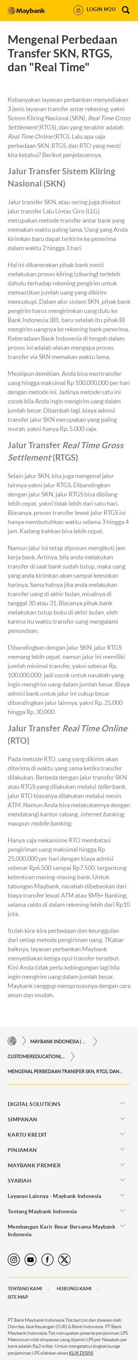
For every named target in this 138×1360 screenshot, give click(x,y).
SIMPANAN (22, 1119)
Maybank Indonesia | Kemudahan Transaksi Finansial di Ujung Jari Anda (59, 1041)
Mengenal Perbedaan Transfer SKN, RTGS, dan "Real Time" (65, 1071)
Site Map (18, 1296)
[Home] (12, 1041)
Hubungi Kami (74, 1288)
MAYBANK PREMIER (34, 1165)
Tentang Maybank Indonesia (42, 1211)
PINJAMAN (22, 1150)
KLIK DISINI (81, 1352)
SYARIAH (19, 1181)
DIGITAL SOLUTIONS (34, 1104)
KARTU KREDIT (27, 1135)
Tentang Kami (25, 1288)
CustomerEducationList (36, 1056)
